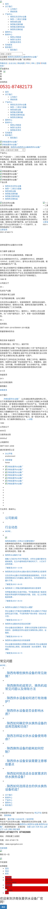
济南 (10, 829)
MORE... (8, 531)
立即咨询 (3, 229)
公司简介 (13, 9)
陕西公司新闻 (15, 37)
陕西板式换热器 (16, 24)
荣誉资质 (13, 11)
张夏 (29, 826)
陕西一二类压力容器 (18, 19)
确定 (3, 907)
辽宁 (2, 829)
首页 (7, 4)
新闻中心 (8, 34)
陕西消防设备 (15, 21)
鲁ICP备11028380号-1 (17, 819)
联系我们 (8, 47)
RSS (28, 63)
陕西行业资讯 (15, 39)
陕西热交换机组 (16, 29)
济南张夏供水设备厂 (12, 398)
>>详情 (30, 419)
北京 (33, 826)
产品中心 (8, 14)
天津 (37, 826)
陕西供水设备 (20, 56)
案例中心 (8, 32)
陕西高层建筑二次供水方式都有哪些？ (20, 541)
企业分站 (12, 63)
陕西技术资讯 (15, 42)
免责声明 (30, 819)
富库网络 (7, 815)
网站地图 (21, 63)
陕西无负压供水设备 (18, 16)
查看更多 (3, 390)
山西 (45, 826)
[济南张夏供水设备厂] (14, 466)
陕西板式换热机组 (17, 26)
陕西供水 (11, 56)
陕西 (18, 829)
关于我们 (8, 6)
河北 (41, 826)
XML (33, 63)
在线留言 (8, 44)
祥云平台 (38, 812)
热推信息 (3, 63)
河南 (14, 829)
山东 (6, 829)
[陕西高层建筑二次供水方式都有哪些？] (26, 537)
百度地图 (3, 848)
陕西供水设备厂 (32, 56)
